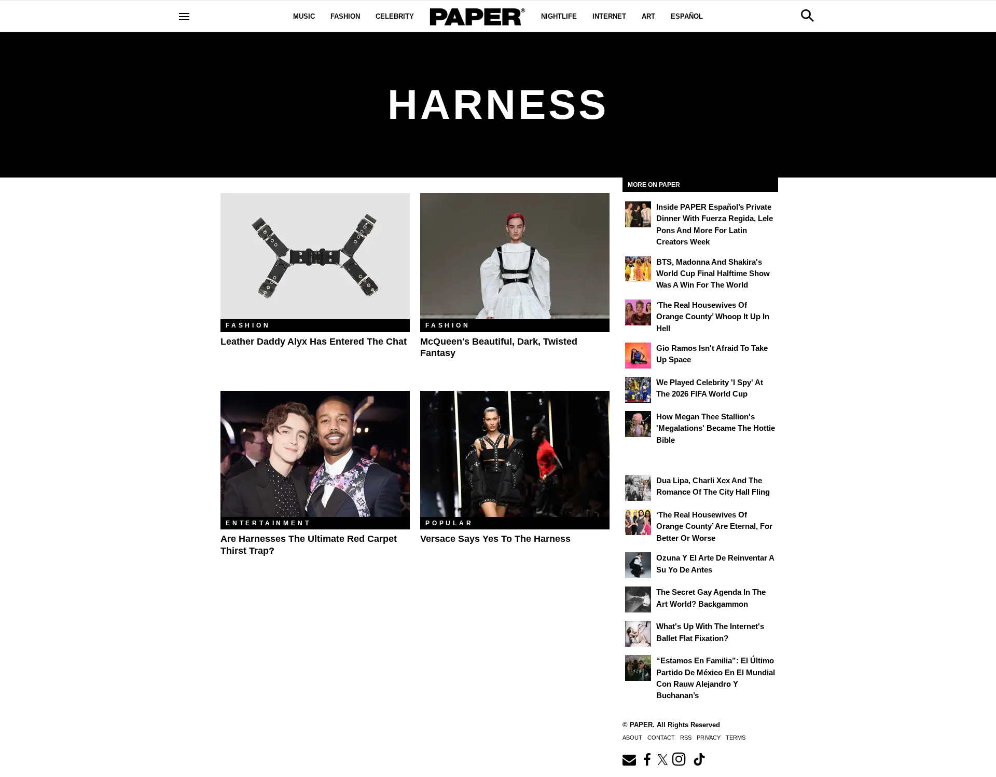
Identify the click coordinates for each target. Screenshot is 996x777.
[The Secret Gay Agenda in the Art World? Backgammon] (638, 599)
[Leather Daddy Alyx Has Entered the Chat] (315, 256)
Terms (735, 737)
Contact (661, 737)
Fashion (345, 16)
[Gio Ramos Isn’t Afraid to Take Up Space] (638, 356)
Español (687, 16)
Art (648, 16)
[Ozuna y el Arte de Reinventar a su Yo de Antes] (638, 565)
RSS (685, 737)
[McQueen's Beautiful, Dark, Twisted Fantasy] (515, 256)
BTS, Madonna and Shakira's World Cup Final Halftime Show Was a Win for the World (713, 273)
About (632, 737)
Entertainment (268, 523)
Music (304, 16)
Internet (609, 16)
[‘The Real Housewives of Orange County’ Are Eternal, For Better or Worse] (638, 522)
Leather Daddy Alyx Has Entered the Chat (313, 341)
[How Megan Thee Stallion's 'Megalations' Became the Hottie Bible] (638, 424)
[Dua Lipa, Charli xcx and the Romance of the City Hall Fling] (638, 488)
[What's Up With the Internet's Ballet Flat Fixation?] (638, 634)
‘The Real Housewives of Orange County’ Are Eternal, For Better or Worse (714, 526)
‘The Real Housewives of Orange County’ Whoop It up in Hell (712, 317)
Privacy (709, 737)
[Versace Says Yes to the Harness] (515, 454)
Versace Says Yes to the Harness (495, 539)
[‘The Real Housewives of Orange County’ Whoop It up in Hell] (638, 312)
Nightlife (559, 16)
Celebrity (395, 16)
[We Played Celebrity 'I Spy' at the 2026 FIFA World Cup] (638, 390)
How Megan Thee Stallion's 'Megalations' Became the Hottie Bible (715, 428)
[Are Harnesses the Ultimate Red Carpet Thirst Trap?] (315, 454)
